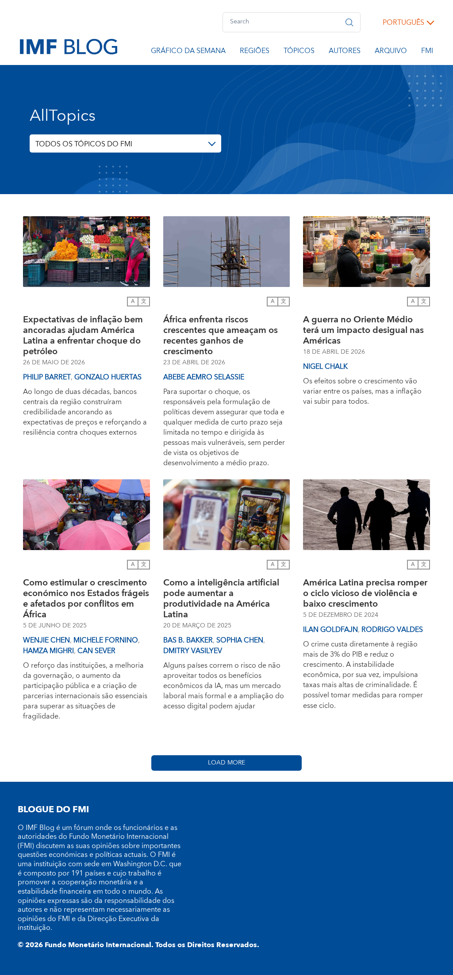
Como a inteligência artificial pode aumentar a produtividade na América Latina (221, 598)
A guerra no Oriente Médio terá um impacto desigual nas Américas (363, 330)
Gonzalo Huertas (108, 377)
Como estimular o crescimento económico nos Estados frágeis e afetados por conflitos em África (86, 598)
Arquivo (391, 52)
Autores (345, 52)
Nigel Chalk (325, 366)
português (403, 22)
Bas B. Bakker (188, 640)
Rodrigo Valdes (392, 629)
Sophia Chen (239, 640)
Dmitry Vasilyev (192, 651)
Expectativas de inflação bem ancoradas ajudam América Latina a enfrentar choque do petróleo (83, 335)
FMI (427, 52)
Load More (226, 762)
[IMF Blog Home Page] (68, 46)
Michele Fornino (105, 640)
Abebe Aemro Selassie (203, 377)
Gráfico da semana (188, 52)
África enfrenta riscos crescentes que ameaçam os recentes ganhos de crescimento (220, 335)
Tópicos (299, 52)
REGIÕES (254, 52)
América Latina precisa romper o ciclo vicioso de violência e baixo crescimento (365, 593)
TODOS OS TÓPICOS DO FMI (83, 144)
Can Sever (96, 651)
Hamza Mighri (48, 651)
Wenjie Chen (46, 640)
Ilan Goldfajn (330, 629)
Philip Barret (47, 377)
